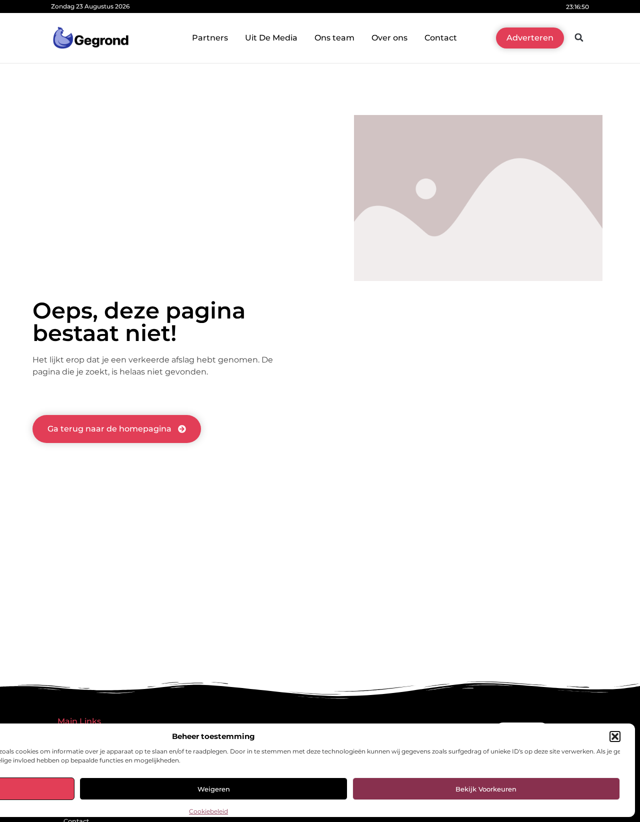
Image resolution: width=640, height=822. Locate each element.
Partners (210, 37)
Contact (440, 37)
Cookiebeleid (208, 811)
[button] (615, 737)
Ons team (334, 37)
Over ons (390, 37)
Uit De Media (271, 37)
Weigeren (214, 789)
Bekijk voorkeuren (486, 789)
